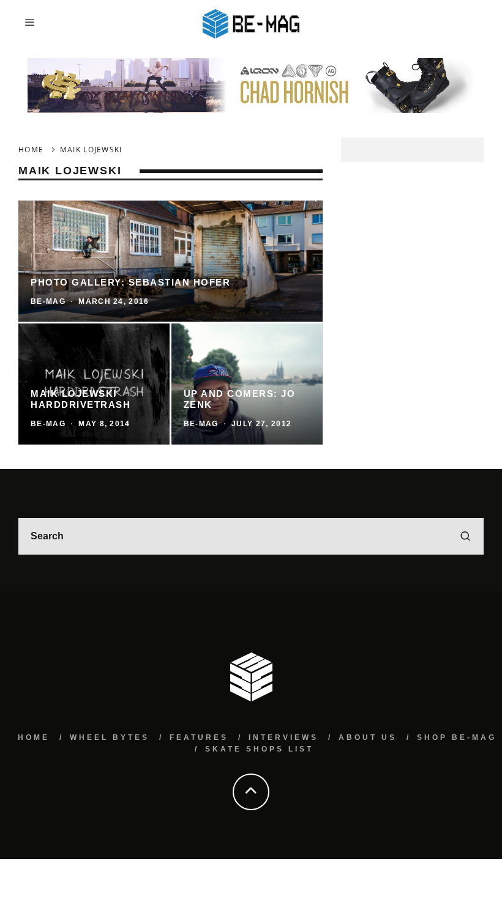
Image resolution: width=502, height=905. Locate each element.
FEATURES (199, 737)
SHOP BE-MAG (456, 737)
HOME (34, 737)
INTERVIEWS (283, 737)
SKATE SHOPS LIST (259, 749)
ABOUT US (368, 737)
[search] (465, 536)
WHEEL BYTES (109, 737)
